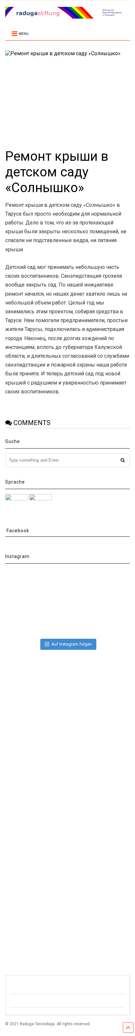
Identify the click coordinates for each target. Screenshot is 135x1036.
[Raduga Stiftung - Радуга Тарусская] (67, 16)
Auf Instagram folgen (71, 644)
